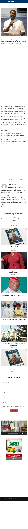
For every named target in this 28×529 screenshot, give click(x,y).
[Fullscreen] (25, 433)
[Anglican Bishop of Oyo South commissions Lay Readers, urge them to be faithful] (14, 309)
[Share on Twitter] (19, 179)
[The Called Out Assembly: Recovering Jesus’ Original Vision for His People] (14, 333)
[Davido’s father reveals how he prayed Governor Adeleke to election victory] (14, 285)
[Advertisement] (14, 60)
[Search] (26, 1)
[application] (14, 428)
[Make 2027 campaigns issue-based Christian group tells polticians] (14, 260)
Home (2, 5)
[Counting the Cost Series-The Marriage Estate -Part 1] (14, 357)
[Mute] (22, 433)
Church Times (10, 43)
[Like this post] (16, 179)
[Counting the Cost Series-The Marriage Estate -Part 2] (14, 236)
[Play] (3, 433)
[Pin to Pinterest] (20, 179)
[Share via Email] (21, 179)
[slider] (13, 433)
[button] (14, 428)
